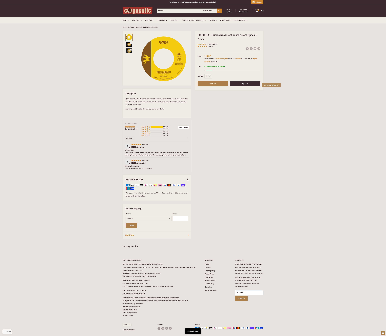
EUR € (125, 325)
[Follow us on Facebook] (159, 328)
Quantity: (200, 76)
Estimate (131, 225)
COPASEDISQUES (239, 20)
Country (128, 214)
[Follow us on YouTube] (170, 328)
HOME (125, 20)
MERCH (212, 20)
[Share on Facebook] (247, 48)
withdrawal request (193, 331)
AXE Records (202, 44)
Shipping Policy (210, 271)
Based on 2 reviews (131, 129)
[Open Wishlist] (383, 333)
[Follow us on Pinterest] (166, 328)
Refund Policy (129, 235)
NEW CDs (174, 20)
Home (124, 27)
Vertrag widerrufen (211, 290)
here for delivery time (222, 59)
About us (208, 267)
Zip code (175, 214)
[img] (136, 144)
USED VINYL (149, 20)
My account (243, 12)
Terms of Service (210, 280)
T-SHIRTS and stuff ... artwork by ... (193, 20)
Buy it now (245, 83)
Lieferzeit (238, 59)
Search (207, 264)
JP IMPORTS (161, 20)
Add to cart (212, 83)
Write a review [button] (183, 127)
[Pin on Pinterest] (251, 48)
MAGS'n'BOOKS (225, 20)
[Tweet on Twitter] (255, 48)
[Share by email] (258, 48)
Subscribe (259, 2)
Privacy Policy (209, 284)
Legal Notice (209, 277)
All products (131, 27)
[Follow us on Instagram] (162, 328)
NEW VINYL (136, 20)
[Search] (219, 11)
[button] (203, 46)
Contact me (208, 287)
